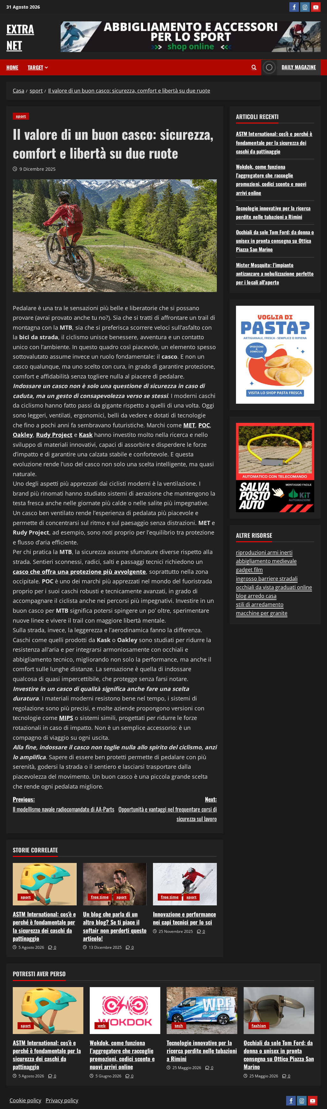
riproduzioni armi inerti (264, 552)
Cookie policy (25, 1100)
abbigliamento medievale (266, 561)
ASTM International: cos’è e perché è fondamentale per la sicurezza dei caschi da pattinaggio (44, 926)
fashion (259, 1025)
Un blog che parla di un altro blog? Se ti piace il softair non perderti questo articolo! (115, 926)
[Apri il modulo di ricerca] (254, 67)
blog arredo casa (256, 595)
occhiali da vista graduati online (274, 587)
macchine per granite (261, 613)
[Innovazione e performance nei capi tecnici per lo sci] (185, 884)
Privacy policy (62, 1100)
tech (179, 1025)
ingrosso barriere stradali (267, 578)
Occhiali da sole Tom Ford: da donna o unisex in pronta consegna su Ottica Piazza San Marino (275, 240)
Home (12, 67)
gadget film (249, 569)
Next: (167, 809)
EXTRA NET (20, 36)
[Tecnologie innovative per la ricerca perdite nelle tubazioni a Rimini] (202, 1010)
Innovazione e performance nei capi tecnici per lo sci (184, 918)
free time (100, 897)
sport (21, 116)
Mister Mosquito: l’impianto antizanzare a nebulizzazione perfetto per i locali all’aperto (275, 273)
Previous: (63, 804)
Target (35, 67)
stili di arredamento (260, 604)
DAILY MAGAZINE (299, 67)
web (102, 1025)
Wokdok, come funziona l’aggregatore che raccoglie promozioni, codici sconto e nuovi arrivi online (122, 1054)
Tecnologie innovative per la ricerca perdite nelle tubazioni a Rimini (202, 1050)
